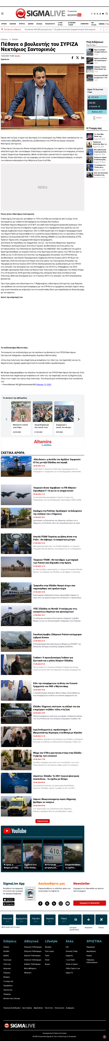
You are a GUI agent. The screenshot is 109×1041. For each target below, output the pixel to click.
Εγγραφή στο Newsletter (90, 903)
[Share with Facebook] (72, 57)
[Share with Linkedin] (82, 57)
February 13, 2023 (43, 384)
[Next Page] (79, 419)
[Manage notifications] (104, 1037)
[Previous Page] (6, 419)
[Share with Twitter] (77, 57)
